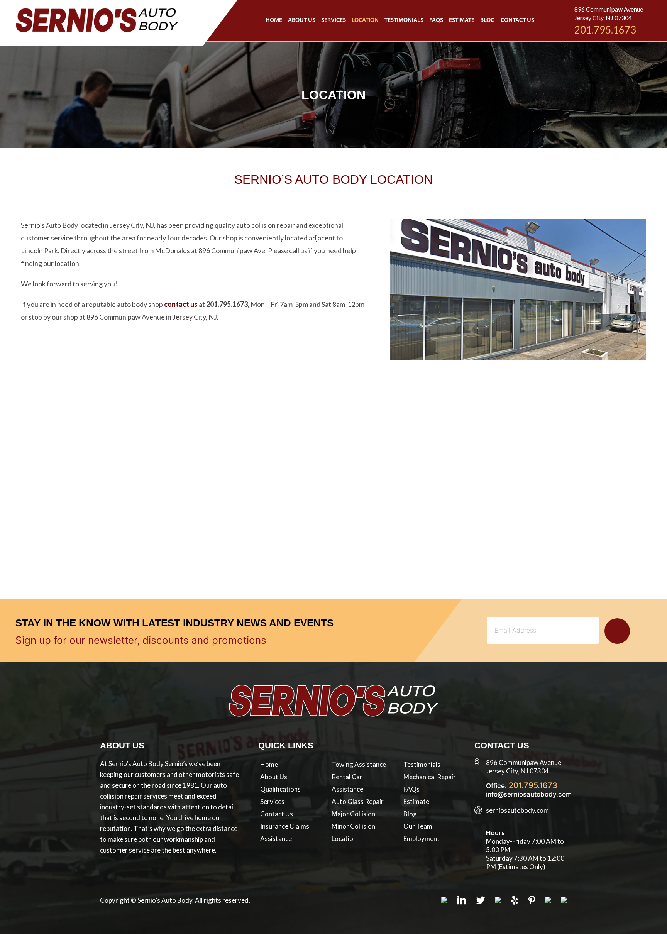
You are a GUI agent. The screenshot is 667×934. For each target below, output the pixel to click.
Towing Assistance (359, 764)
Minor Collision (353, 826)
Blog (487, 20)
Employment (421, 838)
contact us (181, 304)
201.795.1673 (605, 30)
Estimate (461, 20)
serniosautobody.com (517, 810)
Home (274, 20)
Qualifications (280, 789)
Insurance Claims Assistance (284, 832)
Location (365, 20)
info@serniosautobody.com (529, 794)
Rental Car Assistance (347, 783)
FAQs (436, 20)
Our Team (417, 826)
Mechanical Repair (429, 777)
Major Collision (353, 814)
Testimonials (403, 20)
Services (333, 20)
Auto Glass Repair (358, 801)
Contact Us (517, 20)
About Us (301, 20)
